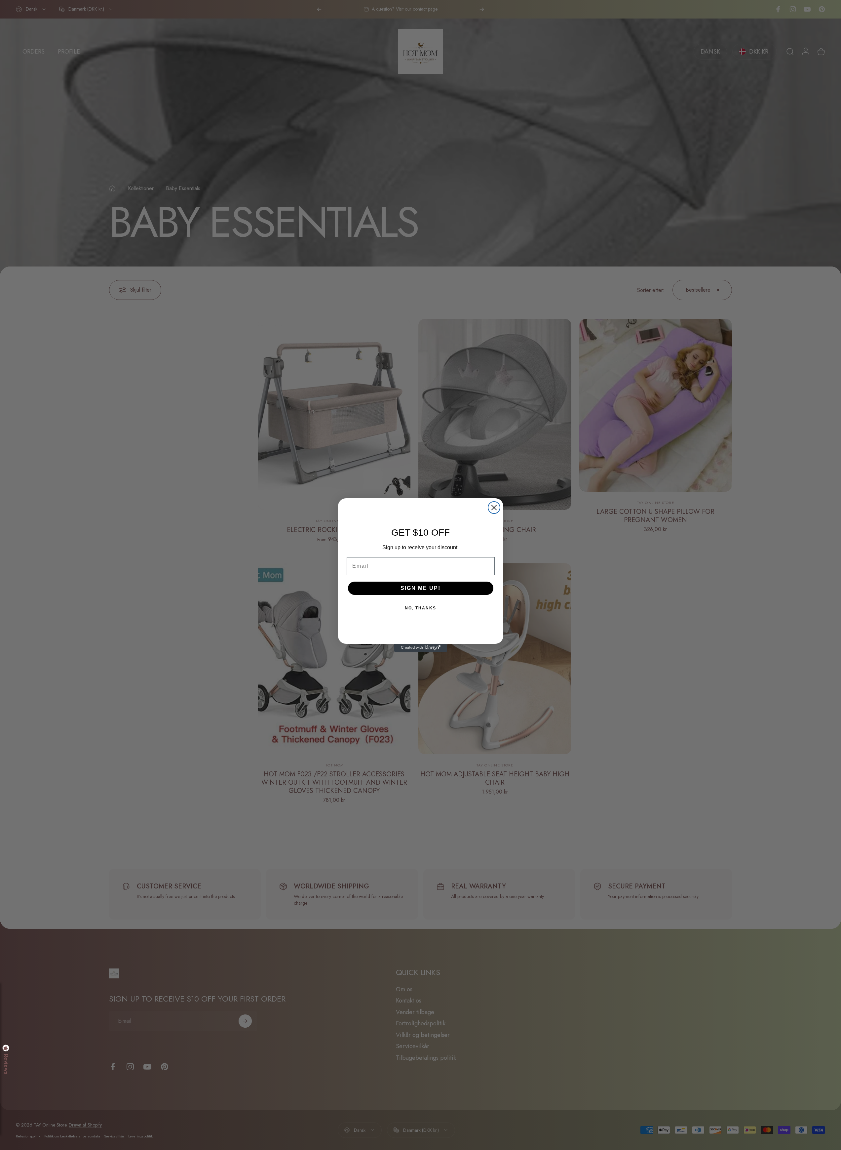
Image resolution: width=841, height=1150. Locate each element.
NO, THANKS (420, 608)
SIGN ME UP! (420, 588)
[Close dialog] (494, 507)
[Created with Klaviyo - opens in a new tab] (420, 648)
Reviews (6, 1064)
